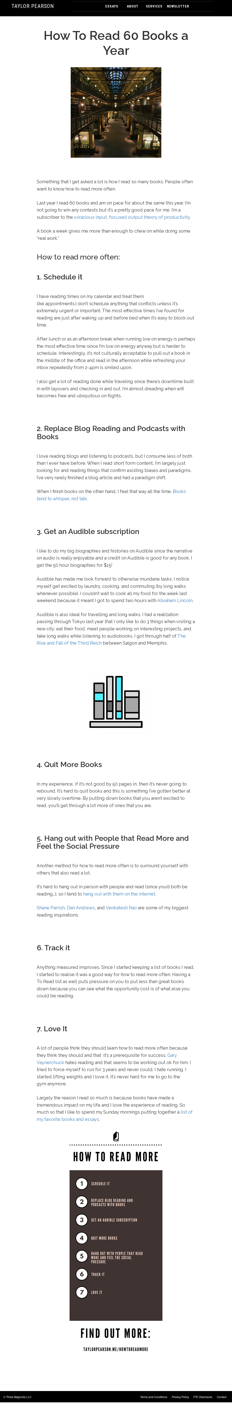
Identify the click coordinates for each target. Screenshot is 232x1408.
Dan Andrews (81, 907)
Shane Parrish (51, 907)
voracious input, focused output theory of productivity (132, 217)
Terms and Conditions (153, 1397)
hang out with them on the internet (119, 894)
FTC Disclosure (202, 1397)
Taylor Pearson (33, 6)
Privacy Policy (180, 1397)
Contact (221, 1397)
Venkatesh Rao (121, 907)
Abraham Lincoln (175, 600)
